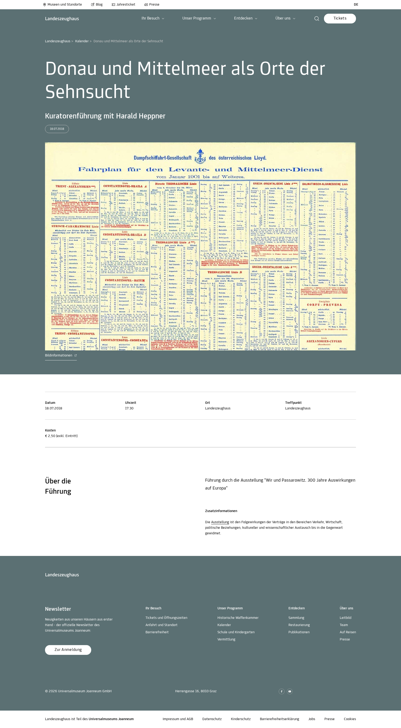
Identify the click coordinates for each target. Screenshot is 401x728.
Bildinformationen (59, 355)
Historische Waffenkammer (238, 618)
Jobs (311, 719)
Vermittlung (226, 639)
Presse (154, 5)
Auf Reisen (348, 632)
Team (344, 625)
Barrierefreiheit (157, 632)
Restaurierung (299, 625)
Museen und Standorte (65, 5)
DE (356, 5)
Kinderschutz (241, 719)
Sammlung (296, 618)
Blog (99, 5)
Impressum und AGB (178, 719)
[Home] (62, 18)
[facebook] (282, 691)
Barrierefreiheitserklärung (279, 719)
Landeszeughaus (57, 41)
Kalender (82, 41)
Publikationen (299, 632)
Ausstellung (220, 522)
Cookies (350, 719)
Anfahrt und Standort (162, 625)
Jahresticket (125, 5)
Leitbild (345, 618)
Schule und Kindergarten (236, 632)
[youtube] (290, 691)
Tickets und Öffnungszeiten (166, 618)
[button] (153, 18)
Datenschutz (212, 719)
